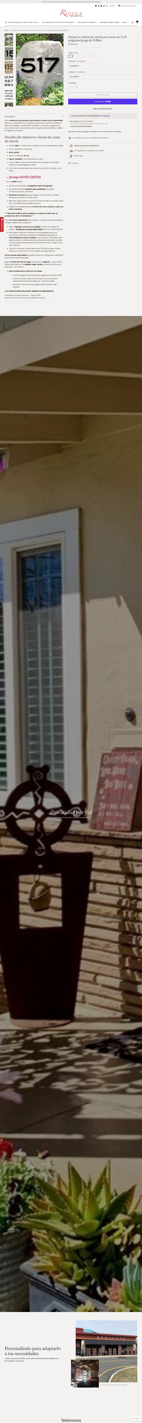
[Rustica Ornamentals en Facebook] (96, 6)
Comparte (74, 163)
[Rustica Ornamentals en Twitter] (107, 6)
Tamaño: (76, 61)
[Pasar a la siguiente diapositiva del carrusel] (135, 1400)
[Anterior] (36, 2)
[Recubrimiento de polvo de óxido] (97, 56)
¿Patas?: (76, 72)
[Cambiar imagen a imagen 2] (9, 53)
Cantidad (72, 83)
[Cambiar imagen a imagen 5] (9, 95)
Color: (73, 53)
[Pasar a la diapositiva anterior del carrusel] (131, 1400)
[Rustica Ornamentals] (71, 13)
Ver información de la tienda (81, 126)
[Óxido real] (86, 56)
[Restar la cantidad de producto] (70, 87)
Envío (86, 131)
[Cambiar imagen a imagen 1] (9, 40)
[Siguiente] (106, 2)
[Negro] (70, 56)
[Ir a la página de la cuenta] (132, 22)
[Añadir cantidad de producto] (76, 87)
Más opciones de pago (102, 108)
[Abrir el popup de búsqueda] (6, 22)
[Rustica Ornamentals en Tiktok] (104, 6)
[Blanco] (81, 56)
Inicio (7, 30)
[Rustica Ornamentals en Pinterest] (101, 6)
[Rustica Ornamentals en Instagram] (98, 6)
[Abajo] (9, 108)
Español (112, 6)
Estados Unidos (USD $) (128, 6)
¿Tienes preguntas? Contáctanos (86, 145)
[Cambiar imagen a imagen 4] (9, 81)
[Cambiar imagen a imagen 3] (9, 67)
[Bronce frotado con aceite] (92, 56)
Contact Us (2, 225)
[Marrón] (76, 56)
